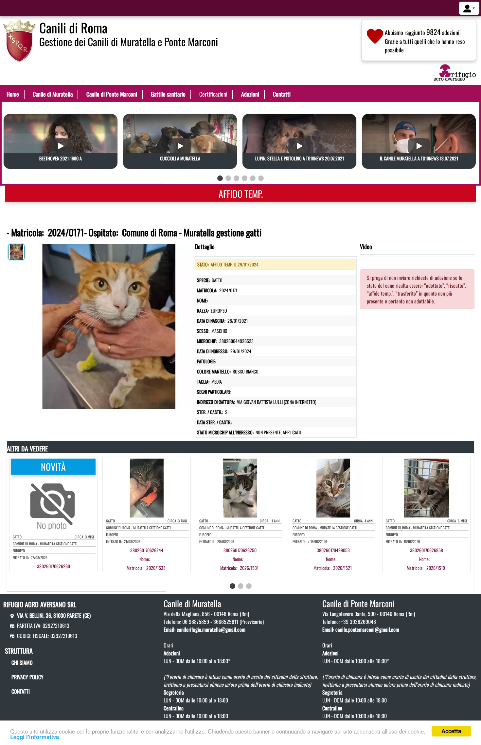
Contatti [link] (282, 94)
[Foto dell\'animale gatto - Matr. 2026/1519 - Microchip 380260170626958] (426, 487)
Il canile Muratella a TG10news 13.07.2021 (419, 158)
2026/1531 (249, 567)
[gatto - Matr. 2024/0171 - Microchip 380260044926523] (108, 325)
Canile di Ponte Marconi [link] (111, 94)
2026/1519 (435, 567)
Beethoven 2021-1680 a (60, 158)
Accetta (451, 731)
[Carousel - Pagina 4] (244, 178)
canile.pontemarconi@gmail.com (367, 629)
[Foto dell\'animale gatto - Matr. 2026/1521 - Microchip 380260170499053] (333, 487)
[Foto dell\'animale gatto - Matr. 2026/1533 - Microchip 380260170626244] (146, 487)
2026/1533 (156, 567)
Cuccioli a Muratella (180, 158)
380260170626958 (426, 550)
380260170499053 (333, 550)
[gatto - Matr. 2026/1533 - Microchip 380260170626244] (153, 558)
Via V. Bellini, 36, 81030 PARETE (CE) (54, 615)
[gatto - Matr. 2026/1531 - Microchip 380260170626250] (246, 558)
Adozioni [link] (250, 94)
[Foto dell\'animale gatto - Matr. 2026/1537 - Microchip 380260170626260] (53, 503)
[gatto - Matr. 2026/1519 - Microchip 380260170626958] (433, 558)
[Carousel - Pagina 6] (261, 178)
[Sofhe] (19, 40)
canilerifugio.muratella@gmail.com (211, 629)
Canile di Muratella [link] (53, 94)
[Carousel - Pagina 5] (253, 178)
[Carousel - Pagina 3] (236, 178)
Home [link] (13, 94)
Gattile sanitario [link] (168, 94)
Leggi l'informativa (34, 737)
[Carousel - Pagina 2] (228, 178)
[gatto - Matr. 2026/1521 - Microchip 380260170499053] (339, 558)
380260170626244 (146, 550)
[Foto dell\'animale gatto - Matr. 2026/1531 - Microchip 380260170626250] (239, 487)
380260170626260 (53, 566)
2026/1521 (342, 567)
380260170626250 (240, 550)
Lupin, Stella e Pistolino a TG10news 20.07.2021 (299, 158)
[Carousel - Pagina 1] (220, 178)
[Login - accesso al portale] (469, 8)
